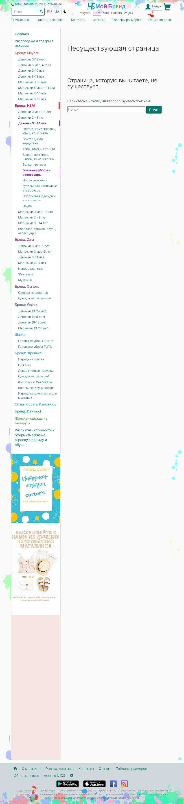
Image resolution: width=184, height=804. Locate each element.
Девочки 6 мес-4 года (34, 65)
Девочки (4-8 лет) (31, 316)
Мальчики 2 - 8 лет (32, 217)
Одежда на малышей (34, 376)
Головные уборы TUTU (35, 346)
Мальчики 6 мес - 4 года (36, 87)
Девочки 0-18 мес (31, 59)
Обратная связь (160, 20)
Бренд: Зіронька (28, 353)
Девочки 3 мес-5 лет (34, 246)
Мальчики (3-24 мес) (34, 328)
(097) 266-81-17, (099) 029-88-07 (38, 4)
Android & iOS (54, 775)
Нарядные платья (31, 359)
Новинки (22, 34)
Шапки (20, 334)
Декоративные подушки (36, 370)
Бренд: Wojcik (26, 305)
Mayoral (85, 13)
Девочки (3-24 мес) (33, 311)
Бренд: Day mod (28, 411)
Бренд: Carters (27, 286)
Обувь (27, 206)
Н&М (96, 13)
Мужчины (25, 280)
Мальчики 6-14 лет (32, 263)
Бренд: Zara (24, 239)
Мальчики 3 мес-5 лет (35, 251)
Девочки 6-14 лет (31, 257)
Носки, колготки (35, 180)
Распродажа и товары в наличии (34, 43)
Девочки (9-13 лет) (32, 322)
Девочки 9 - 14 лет (32, 123)
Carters (116, 13)
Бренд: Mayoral (27, 53)
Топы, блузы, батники (39, 149)
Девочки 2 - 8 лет (31, 117)
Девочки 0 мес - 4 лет (34, 112)
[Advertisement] (120, 151)
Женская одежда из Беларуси (31, 420)
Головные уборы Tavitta (36, 341)
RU (49, 11)
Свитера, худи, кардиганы (33, 141)
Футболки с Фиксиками (35, 382)
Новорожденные (30, 268)
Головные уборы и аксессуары (36, 172)
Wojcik (128, 13)
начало (94, 101)
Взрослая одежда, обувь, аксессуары (37, 231)
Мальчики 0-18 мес (32, 82)
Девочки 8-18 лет (31, 76)
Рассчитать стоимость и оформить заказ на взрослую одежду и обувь (35, 437)
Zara (105, 13)
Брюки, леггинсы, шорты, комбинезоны (38, 157)
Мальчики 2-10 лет (32, 93)
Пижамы (24, 365)
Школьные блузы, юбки (35, 388)
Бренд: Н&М (25, 105)
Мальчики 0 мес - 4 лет (35, 212)
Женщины (25, 274)
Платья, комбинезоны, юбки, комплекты (39, 131)
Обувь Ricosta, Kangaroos (35, 404)
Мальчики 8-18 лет (32, 99)
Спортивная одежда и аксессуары (39, 198)
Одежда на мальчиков (35, 298)
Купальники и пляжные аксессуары (40, 188)
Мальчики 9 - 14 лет (33, 223)
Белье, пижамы (34, 164)
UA (57, 11)
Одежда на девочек (33, 292)
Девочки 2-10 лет (31, 70)
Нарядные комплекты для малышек (37, 395)
